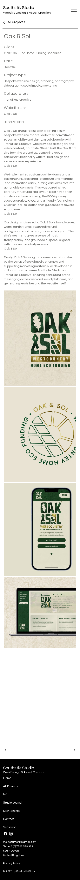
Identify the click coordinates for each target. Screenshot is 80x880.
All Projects (16, 22)
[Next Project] (74, 750)
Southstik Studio (18, 7)
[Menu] (74, 10)
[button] (10, 827)
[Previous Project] (5, 750)
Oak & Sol (10, 113)
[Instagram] (11, 833)
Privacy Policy (11, 863)
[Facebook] (5, 833)
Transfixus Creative (17, 99)
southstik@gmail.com (23, 842)
